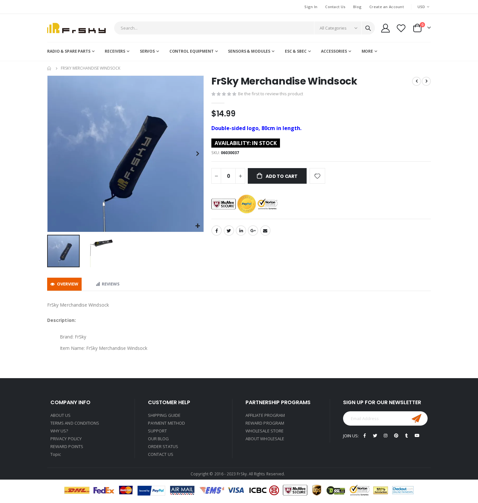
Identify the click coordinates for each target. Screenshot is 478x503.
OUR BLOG (158, 439)
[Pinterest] (396, 435)
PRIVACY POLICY (66, 439)
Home (49, 68)
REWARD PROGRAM (265, 423)
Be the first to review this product (270, 94)
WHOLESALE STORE (265, 431)
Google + (253, 230)
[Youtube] (417, 435)
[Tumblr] (406, 435)
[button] (198, 226)
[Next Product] (426, 81)
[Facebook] (364, 435)
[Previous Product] (416, 81)
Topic (55, 454)
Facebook (216, 230)
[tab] (64, 284)
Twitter (229, 230)
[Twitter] (375, 435)
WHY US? (59, 431)
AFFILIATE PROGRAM (265, 415)
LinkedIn (241, 230)
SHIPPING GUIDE (164, 415)
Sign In (310, 6)
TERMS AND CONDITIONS (74, 423)
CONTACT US (160, 454)
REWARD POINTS (66, 446)
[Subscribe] (416, 419)
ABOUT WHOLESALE (265, 439)
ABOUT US (60, 415)
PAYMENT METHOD (166, 423)
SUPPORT (157, 431)
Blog (357, 6)
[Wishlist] (401, 28)
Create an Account (386, 6)
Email (265, 230)
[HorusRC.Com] (76, 28)
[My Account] (385, 28)
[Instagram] (385, 435)
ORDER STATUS (163, 446)
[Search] (368, 28)
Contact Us (335, 6)
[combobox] (244, 27)
